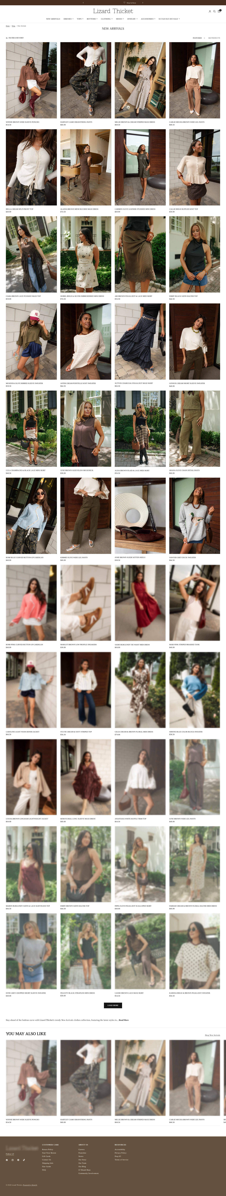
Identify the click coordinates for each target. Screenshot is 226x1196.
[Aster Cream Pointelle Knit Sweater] (85, 341)
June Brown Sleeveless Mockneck (76, 470)
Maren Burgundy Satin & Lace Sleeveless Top (28, 906)
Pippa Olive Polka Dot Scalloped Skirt (133, 906)
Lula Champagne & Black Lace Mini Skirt (25, 470)
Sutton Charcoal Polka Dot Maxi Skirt (134, 383)
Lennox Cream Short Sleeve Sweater (187, 383)
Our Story (82, 1160)
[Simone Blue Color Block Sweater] (194, 690)
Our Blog (82, 1166)
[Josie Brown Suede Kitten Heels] (140, 516)
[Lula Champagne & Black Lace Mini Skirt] (31, 429)
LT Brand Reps (85, 1170)
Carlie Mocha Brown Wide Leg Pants (186, 122)
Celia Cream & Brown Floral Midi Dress (134, 732)
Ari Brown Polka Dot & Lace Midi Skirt (133, 296)
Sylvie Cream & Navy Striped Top (76, 732)
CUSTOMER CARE (50, 1145)
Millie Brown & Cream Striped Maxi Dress (135, 122)
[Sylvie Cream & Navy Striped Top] (85, 690)
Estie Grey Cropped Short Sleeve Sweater (26, 993)
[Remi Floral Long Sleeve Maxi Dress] (85, 777)
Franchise (82, 1153)
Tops (79, 19)
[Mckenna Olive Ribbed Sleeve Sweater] (31, 341)
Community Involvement (89, 1173)
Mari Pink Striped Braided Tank (184, 645)
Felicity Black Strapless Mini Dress (77, 993)
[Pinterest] (19, 1161)
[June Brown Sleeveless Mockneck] (85, 429)
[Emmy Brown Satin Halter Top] (85, 864)
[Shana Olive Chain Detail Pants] (194, 429)
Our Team (82, 1163)
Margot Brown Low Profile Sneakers (78, 645)
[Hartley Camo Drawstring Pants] (85, 80)
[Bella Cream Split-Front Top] (31, 167)
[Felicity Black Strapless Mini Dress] (85, 951)
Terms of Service (121, 1160)
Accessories (147, 19)
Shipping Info (47, 1163)
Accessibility (120, 1149)
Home (8, 26)
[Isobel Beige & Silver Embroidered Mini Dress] (85, 254)
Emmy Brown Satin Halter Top (74, 906)
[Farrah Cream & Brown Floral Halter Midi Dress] (194, 864)
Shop (13, 26)
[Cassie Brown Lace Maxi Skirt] (140, 951)
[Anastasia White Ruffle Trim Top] (140, 777)
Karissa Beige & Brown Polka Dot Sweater (189, 993)
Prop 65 (118, 1156)
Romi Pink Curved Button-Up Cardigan (24, 645)
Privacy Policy (121, 1153)
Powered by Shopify (30, 1185)
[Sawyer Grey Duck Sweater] (194, 516)
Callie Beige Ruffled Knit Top (183, 209)
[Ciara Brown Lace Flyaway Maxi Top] (31, 254)
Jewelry (131, 19)
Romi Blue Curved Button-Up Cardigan (24, 557)
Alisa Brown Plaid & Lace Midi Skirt (132, 470)
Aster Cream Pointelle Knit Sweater (78, 383)
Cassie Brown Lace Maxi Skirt (129, 993)
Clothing (106, 19)
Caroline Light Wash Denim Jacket (22, 732)
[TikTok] (25, 1161)
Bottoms (91, 19)
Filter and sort (16, 38)
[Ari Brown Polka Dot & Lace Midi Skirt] (140, 254)
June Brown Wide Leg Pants (182, 819)
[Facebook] (8, 1161)
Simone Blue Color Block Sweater (185, 732)
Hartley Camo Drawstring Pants (76, 122)
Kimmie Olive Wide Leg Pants (74, 557)
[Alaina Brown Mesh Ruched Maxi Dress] (85, 167)
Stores (81, 1156)
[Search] (214, 11)
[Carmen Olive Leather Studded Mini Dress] (140, 167)
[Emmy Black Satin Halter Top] (194, 254)
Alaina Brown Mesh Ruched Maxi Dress (79, 209)
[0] (218, 11)
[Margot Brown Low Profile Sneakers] (85, 603)
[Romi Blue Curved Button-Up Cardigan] (31, 516)
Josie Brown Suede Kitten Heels (130, 557)
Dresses (68, 19)
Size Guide (46, 1166)
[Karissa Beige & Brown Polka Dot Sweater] (194, 951)
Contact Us (46, 1160)
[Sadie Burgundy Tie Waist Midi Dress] (140, 603)
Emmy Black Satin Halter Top (183, 296)
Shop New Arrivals (212, 1035)
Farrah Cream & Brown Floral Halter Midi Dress (193, 906)
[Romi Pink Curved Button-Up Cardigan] (31, 603)
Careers (82, 1149)
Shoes (119, 19)
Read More (124, 1020)
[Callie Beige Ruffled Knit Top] (194, 167)
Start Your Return (49, 1153)
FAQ (44, 1170)
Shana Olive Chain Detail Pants (184, 470)
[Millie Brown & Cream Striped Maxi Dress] (140, 80)
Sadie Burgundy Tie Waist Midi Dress (132, 645)
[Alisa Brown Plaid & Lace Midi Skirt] (140, 429)
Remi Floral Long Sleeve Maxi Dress (77, 819)
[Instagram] (14, 1161)
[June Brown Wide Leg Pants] (194, 777)
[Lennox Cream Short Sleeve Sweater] (194, 341)
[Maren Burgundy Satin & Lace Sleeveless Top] (31, 864)
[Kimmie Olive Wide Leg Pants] (85, 516)
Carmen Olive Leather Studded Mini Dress (135, 209)
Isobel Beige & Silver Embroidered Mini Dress (82, 296)
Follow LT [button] (10, 1155)
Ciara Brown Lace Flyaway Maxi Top (23, 296)
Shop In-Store (114, 3)
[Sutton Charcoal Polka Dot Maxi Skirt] (140, 341)
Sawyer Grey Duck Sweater (182, 557)
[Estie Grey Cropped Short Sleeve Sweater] (31, 951)
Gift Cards (46, 1156)
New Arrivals (53, 19)
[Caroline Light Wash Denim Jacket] (31, 690)
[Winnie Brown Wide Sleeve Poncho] (31, 80)
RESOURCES (120, 1145)
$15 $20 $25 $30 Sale (168, 19)
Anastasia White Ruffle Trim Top (130, 819)
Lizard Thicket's (47, 1020)
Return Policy (47, 1149)
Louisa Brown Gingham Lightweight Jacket (27, 819)
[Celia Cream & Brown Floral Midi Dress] (140, 690)
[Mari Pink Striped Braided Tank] (194, 603)
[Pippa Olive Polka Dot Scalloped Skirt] (140, 864)
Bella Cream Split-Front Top (19, 209)
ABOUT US (83, 1145)
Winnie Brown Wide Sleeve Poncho (22, 122)
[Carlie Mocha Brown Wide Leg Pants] (194, 80)
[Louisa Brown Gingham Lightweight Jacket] (31, 777)
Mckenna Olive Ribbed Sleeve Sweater (24, 383)
